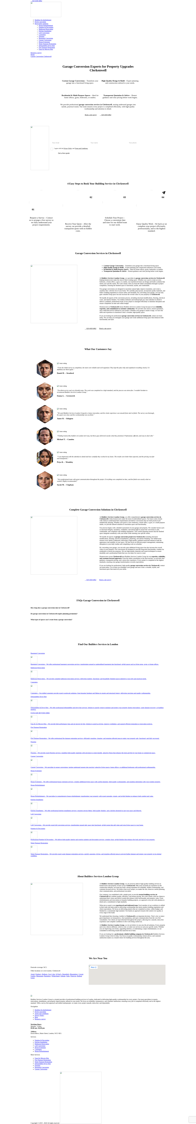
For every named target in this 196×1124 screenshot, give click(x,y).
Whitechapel (56, 976)
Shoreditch (65, 974)
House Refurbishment (46, 25)
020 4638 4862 (37, 1)
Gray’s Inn (51, 974)
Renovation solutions (41, 24)
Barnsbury (47, 976)
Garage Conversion (45, 40)
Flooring (41, 36)
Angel (33, 974)
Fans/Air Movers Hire (46, 49)
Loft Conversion (44, 33)
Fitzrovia (73, 976)
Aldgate (62, 976)
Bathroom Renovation (46, 29)
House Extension (44, 42)
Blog (36, 1017)
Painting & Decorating (46, 27)
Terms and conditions (41, 1013)
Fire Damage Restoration (47, 47)
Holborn (44, 974)
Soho (68, 976)
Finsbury (38, 974)
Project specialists (40, 22)
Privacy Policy (68, 148)
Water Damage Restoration (47, 44)
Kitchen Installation (45, 31)
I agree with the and (71, 148)
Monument (39, 976)
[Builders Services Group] (46, 16)
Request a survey (36, 53)
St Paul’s (58, 974)
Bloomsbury (74, 974)
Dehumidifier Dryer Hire (47, 46)
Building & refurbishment (43, 20)
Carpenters (42, 35)
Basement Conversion (46, 38)
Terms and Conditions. (81, 148)
